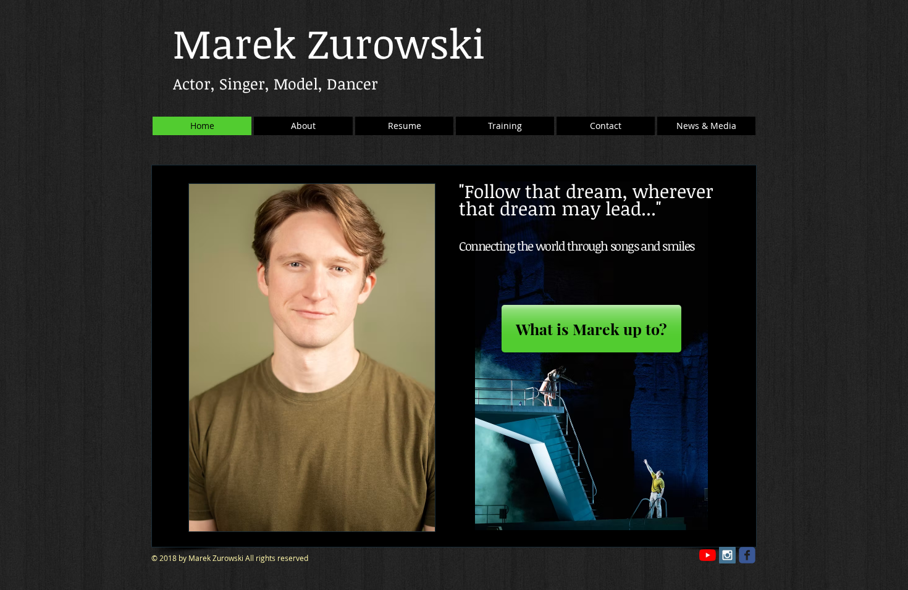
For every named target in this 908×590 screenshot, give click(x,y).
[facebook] (747, 555)
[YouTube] (707, 555)
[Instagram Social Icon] (727, 555)
